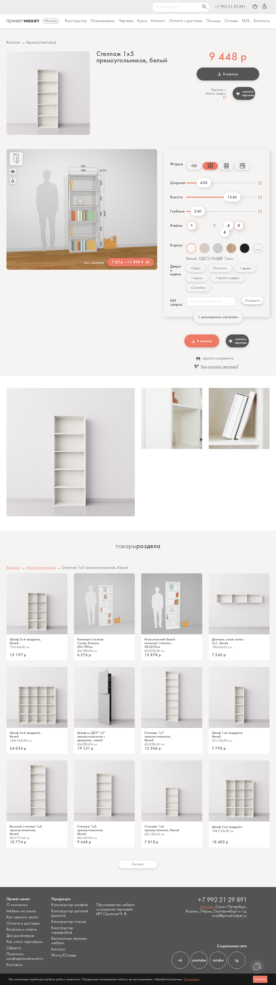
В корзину (229, 74)
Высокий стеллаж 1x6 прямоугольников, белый (26, 830)
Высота (176, 197)
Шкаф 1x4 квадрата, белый (227, 734)
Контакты (262, 21)
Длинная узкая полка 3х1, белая (228, 641)
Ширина (176, 183)
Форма (175, 164)
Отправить (252, 301)
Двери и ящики (175, 270)
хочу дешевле (94, 262)
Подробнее (192, 979)
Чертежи (126, 21)
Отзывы (231, 21)
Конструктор (76, 21)
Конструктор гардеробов (62, 930)
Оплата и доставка (23, 923)
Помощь (213, 21)
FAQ (246, 21)
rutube (218, 960)
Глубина (176, 211)
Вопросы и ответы (21, 929)
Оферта (13, 948)
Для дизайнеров (20, 935)
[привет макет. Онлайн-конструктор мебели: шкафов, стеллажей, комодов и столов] (22, 22)
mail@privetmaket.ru (229, 916)
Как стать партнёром (24, 941)
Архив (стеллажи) (41, 42)
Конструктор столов (68, 921)
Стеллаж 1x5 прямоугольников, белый (90, 830)
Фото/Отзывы (63, 955)
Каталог (158, 21)
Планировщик (103, 21)
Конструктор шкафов (69, 905)
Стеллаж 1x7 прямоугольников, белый (157, 736)
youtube (199, 960)
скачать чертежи (248, 93)
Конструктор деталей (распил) (69, 913)
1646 (232, 197)
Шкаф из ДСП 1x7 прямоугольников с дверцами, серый (91, 736)
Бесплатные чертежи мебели (69, 941)
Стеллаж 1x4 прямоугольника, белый (161, 828)
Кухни (142, 21)
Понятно (260, 979)
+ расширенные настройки (218, 317)
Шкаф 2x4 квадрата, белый (25, 641)
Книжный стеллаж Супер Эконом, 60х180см (90, 643)
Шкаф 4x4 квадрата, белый (25, 734)
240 (197, 211)
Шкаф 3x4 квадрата (227, 827)
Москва (206, 907)
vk (180, 960)
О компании (17, 905)
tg (236, 960)
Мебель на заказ (21, 911)
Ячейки (176, 225)
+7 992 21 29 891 (230, 7)
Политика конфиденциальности (24, 956)
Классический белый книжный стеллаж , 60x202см (159, 643)
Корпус (176, 245)
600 (203, 182)
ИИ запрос (175, 302)
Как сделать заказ (22, 917)
